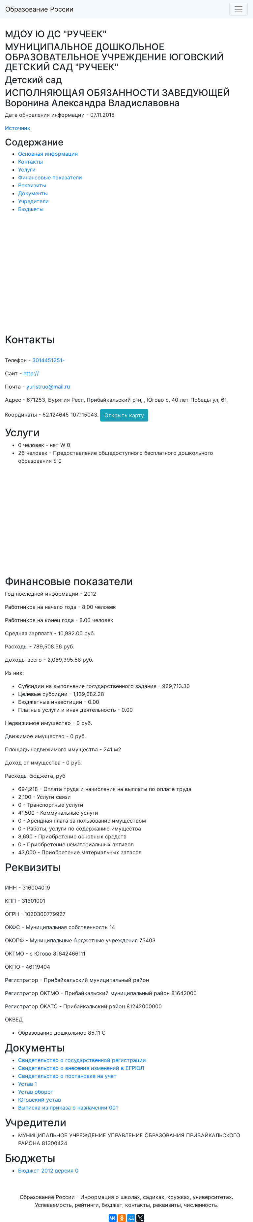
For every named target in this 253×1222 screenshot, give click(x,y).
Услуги (27, 169)
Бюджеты (30, 209)
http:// (31, 373)
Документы (33, 193)
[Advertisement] (126, 278)
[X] (140, 1218)
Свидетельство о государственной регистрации (82, 1060)
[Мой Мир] (131, 1218)
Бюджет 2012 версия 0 (48, 1170)
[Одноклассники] (122, 1218)
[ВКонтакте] (113, 1218)
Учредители (33, 201)
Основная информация (48, 153)
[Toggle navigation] (238, 9)
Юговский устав (39, 1099)
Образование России (39, 9)
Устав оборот (35, 1091)
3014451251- (48, 360)
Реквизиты (32, 185)
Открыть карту (124, 415)
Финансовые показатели (50, 177)
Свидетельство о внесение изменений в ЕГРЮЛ (81, 1068)
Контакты (30, 161)
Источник (17, 128)
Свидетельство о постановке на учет (67, 1076)
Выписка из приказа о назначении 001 (68, 1107)
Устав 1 (27, 1084)
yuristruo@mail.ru (48, 386)
